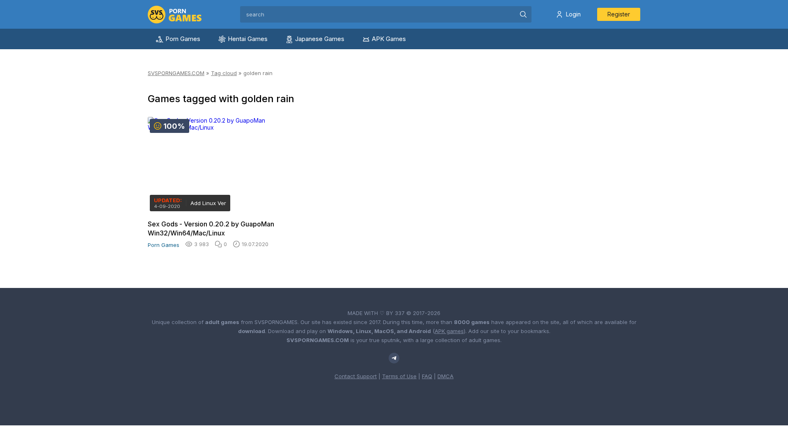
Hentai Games (248, 39)
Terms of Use (399, 376)
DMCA (446, 376)
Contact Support (355, 376)
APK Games (389, 39)
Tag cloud (224, 73)
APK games (449, 331)
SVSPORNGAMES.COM (176, 73)
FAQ (427, 376)
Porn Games (182, 39)
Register (618, 14)
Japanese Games (319, 39)
